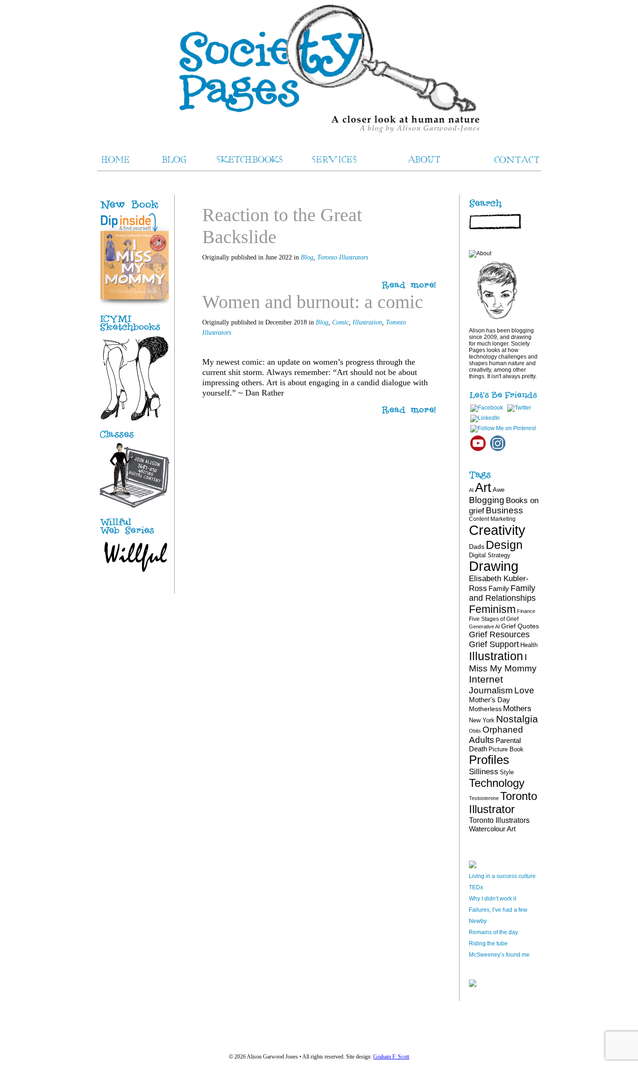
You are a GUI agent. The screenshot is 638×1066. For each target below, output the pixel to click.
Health (529, 644)
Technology (497, 783)
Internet (486, 679)
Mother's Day (489, 700)
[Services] (134, 438)
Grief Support (494, 644)
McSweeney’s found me (499, 954)
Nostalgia (517, 718)
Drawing (493, 566)
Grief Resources (499, 634)
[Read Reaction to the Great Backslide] (409, 285)
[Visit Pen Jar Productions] (134, 331)
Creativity (497, 530)
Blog (307, 257)
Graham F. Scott (391, 1056)
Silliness (483, 771)
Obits (475, 731)
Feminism (492, 609)
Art (483, 487)
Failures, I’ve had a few (498, 910)
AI (471, 490)
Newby (478, 921)
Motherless (485, 709)
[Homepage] (319, 70)
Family (499, 588)
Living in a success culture (502, 876)
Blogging (486, 500)
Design (504, 544)
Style (507, 772)
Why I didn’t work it (492, 898)
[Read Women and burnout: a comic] (409, 410)
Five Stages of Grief (493, 619)
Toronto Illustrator (503, 802)
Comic (340, 322)
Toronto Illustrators (342, 257)
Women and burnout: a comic (312, 301)
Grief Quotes (520, 626)
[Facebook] (486, 407)
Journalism (491, 690)
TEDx (476, 887)
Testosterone (484, 798)
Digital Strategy (489, 555)
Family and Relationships (502, 593)
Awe (498, 489)
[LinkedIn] (485, 418)
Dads (476, 546)
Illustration (367, 322)
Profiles (489, 760)
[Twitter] (519, 407)
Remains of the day (493, 932)
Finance (526, 611)
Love (524, 690)
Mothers (517, 708)
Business (504, 510)
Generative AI (484, 626)
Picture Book (506, 749)
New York (482, 720)
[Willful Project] (134, 535)
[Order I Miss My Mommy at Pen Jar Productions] (144, 209)
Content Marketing (492, 519)
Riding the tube (488, 943)
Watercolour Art (492, 829)
